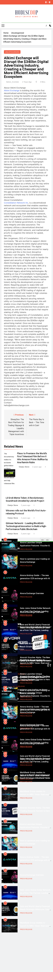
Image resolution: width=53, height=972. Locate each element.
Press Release (26, 549)
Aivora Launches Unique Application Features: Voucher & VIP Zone (35, 679)
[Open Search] (46, 26)
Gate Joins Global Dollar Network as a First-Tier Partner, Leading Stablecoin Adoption (35, 614)
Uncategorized (12, 52)
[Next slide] (50, 2)
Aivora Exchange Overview (32, 577)
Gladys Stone (24, 467)
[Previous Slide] (46, 2)
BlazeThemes (44, 778)
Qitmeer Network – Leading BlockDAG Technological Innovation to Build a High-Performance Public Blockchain (26, 526)
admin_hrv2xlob (12, 82)
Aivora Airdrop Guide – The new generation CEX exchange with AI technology (35, 562)
